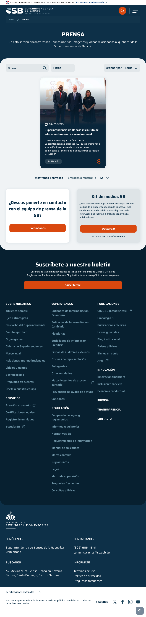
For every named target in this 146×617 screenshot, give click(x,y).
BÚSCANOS (13, 562)
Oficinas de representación (68, 359)
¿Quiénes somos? (17, 311)
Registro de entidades (20, 419)
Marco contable (61, 455)
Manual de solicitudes (65, 448)
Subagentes (59, 366)
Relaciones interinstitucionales (25, 360)
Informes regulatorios (65, 426)
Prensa (25, 19)
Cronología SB (106, 318)
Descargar (108, 228)
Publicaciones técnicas (111, 325)
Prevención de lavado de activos (72, 392)
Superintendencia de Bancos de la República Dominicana (47, 600)
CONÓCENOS (14, 539)
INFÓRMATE (82, 562)
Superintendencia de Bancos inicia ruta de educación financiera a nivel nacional (72, 132)
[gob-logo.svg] (27, 519)
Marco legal (13, 353)
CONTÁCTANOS (84, 539)
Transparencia (109, 409)
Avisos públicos (107, 346)
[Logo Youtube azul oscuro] (138, 602)
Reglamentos (60, 462)
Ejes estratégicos (17, 318)
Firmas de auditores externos (70, 352)
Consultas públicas (63, 490)
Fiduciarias (58, 333)
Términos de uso (84, 571)
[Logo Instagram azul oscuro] (130, 602)
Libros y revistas (108, 332)
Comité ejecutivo (16, 332)
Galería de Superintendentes (24, 346)
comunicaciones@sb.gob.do (92, 552)
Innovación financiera (111, 377)
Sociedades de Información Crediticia (69, 342)
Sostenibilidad (15, 375)
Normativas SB (61, 433)
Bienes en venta (107, 353)
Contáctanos (38, 228)
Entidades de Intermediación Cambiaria (70, 324)
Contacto (104, 419)
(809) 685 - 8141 (85, 547)
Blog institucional (108, 339)
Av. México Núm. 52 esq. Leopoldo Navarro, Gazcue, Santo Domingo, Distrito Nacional (34, 573)
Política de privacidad (87, 576)
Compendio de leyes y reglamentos (65, 417)
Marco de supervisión (65, 476)
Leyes (55, 469)
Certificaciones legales (20, 412)
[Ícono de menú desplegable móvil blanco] (135, 11)
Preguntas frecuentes (20, 382)
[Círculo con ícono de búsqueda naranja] (122, 11)
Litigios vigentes (16, 367)
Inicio (11, 19)
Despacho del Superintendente (25, 325)
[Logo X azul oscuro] (115, 602)
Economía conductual (111, 391)
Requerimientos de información (71, 441)
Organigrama (14, 339)
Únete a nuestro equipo (21, 389)
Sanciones (58, 399)
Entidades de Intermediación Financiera (70, 313)
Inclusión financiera (109, 384)
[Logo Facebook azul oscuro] (122, 602)
